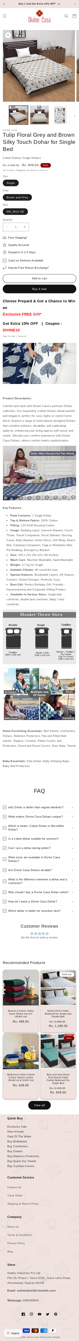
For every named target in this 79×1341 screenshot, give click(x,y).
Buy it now (39, 288)
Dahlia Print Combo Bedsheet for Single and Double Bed (58, 1014)
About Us (13, 1226)
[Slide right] (75, 116)
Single (11, 182)
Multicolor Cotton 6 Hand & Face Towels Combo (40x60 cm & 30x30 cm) (21, 1077)
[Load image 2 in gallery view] (39, 115)
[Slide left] (4, 116)
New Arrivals (15, 1131)
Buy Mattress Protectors (23, 1156)
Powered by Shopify (50, 1337)
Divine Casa (33, 1337)
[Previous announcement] (4, 4)
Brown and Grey (17, 197)
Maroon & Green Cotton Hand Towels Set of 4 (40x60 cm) (21, 1014)
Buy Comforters (17, 1146)
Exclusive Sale (17, 1126)
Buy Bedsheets (17, 1141)
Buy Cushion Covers (20, 1166)
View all (39, 1105)
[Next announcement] (75, 4)
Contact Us (14, 1187)
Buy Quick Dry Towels (21, 1161)
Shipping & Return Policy (23, 1203)
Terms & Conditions (19, 1234)
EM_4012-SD (15, 211)
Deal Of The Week (19, 1136)
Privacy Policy (16, 1243)
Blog (10, 1251)
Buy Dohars (15, 1151)
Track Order (15, 1195)
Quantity (7, 219)
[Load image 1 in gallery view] (18, 115)
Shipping (20, 170)
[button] (5, 16)
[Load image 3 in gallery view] (60, 115)
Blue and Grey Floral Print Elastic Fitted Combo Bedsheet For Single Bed (58, 1078)
